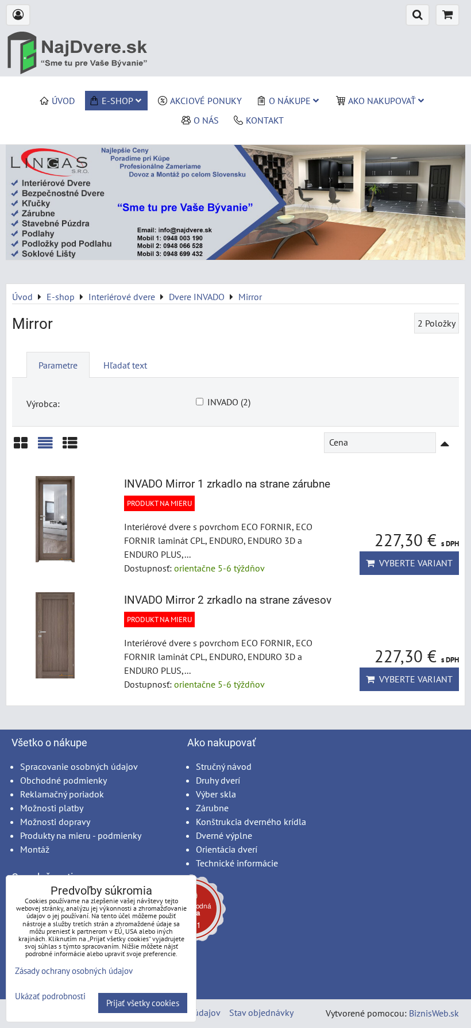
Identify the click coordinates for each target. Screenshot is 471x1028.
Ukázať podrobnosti (50, 997)
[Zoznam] (45, 447)
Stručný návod (224, 766)
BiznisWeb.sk (434, 1013)
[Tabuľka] (70, 447)
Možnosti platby (51, 808)
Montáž (34, 849)
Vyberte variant (414, 563)
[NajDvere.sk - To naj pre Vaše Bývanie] (235, 256)
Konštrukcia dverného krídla (251, 821)
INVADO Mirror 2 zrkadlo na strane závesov (227, 600)
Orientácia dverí (226, 849)
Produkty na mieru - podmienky (80, 835)
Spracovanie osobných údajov (79, 766)
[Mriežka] (20, 447)
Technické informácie (237, 863)
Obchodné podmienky (63, 780)
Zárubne (212, 808)
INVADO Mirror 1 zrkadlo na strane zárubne (227, 483)
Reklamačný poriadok (62, 794)
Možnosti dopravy (55, 821)
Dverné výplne (224, 835)
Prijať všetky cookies (142, 1003)
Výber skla (216, 794)
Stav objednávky (261, 1012)
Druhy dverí (218, 780)
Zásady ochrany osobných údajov (74, 970)
